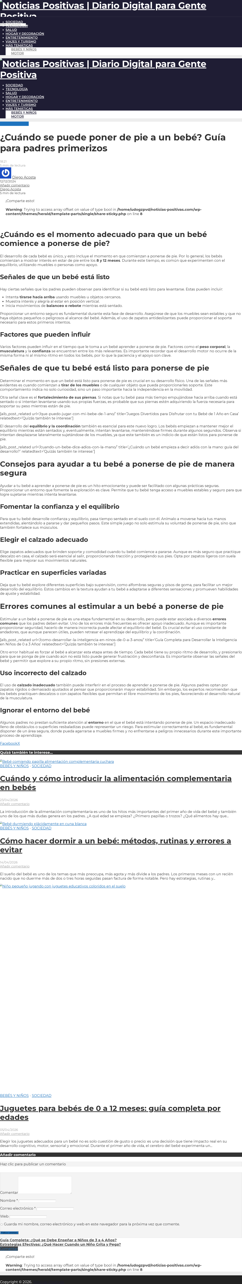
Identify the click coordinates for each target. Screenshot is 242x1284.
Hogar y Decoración (25, 34)
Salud (11, 30)
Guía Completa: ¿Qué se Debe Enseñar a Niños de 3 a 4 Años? (58, 1240)
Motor (17, 53)
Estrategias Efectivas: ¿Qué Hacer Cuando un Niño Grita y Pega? (60, 1244)
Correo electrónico (18, 1208)
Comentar (9, 1192)
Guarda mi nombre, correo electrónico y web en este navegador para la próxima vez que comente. (92, 1224)
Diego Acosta (24, 177)
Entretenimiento (22, 38)
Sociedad (14, 22)
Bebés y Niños (24, 49)
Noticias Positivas (48, 1282)
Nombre (9, 1200)
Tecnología (17, 26)
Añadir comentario (15, 185)
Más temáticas (19, 45)
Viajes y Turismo (21, 41)
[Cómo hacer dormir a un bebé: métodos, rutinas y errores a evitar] (43, 824)
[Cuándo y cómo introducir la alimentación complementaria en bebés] (57, 761)
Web (4, 1216)
